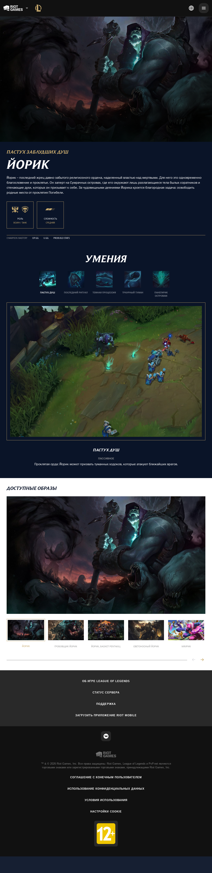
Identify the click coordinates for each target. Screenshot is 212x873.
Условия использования (106, 800)
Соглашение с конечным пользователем (106, 777)
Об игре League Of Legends (106, 681)
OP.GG (35, 238)
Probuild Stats (61, 238)
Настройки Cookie (106, 811)
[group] (104, 284)
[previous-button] (193, 660)
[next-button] (202, 660)
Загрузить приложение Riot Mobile (106, 715)
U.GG (45, 238)
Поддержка (106, 703)
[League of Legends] (38, 8)
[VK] (106, 736)
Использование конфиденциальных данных (106, 788)
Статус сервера (106, 692)
